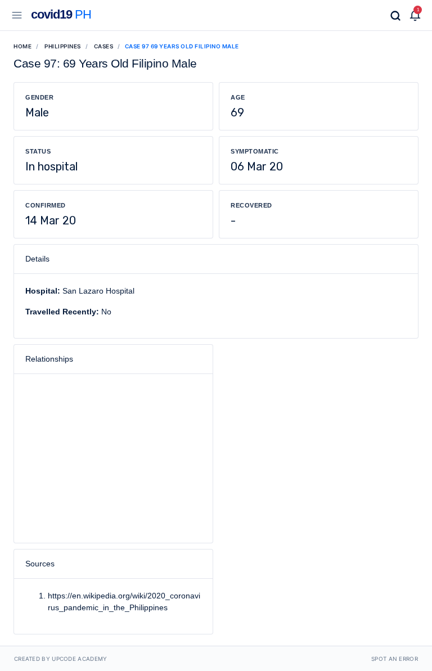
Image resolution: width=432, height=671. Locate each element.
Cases (104, 46)
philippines (62, 46)
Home (23, 46)
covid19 (61, 14)
